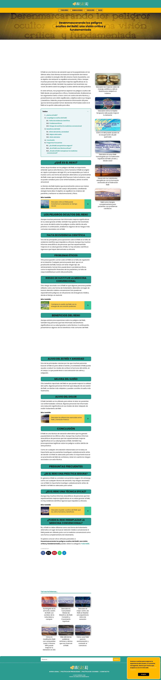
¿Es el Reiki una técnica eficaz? (60, 148)
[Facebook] (43, 553)
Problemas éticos (55, 123)
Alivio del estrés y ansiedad (59, 132)
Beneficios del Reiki (53, 129)
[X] (48, 553)
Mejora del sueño (55, 134)
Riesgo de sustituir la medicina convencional (65, 126)
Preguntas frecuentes (54, 143)
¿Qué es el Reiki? (52, 115)
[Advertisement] (80, 56)
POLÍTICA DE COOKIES (90, 672)
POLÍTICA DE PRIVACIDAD (70, 672)
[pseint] (79, 669)
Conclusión (51, 140)
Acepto (143, 674)
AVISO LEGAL (54, 672)
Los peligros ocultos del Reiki (56, 118)
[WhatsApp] (60, 553)
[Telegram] (64, 553)
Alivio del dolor (54, 137)
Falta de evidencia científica (59, 121)
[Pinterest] (54, 553)
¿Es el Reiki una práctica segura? (60, 146)
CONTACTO (104, 672)
